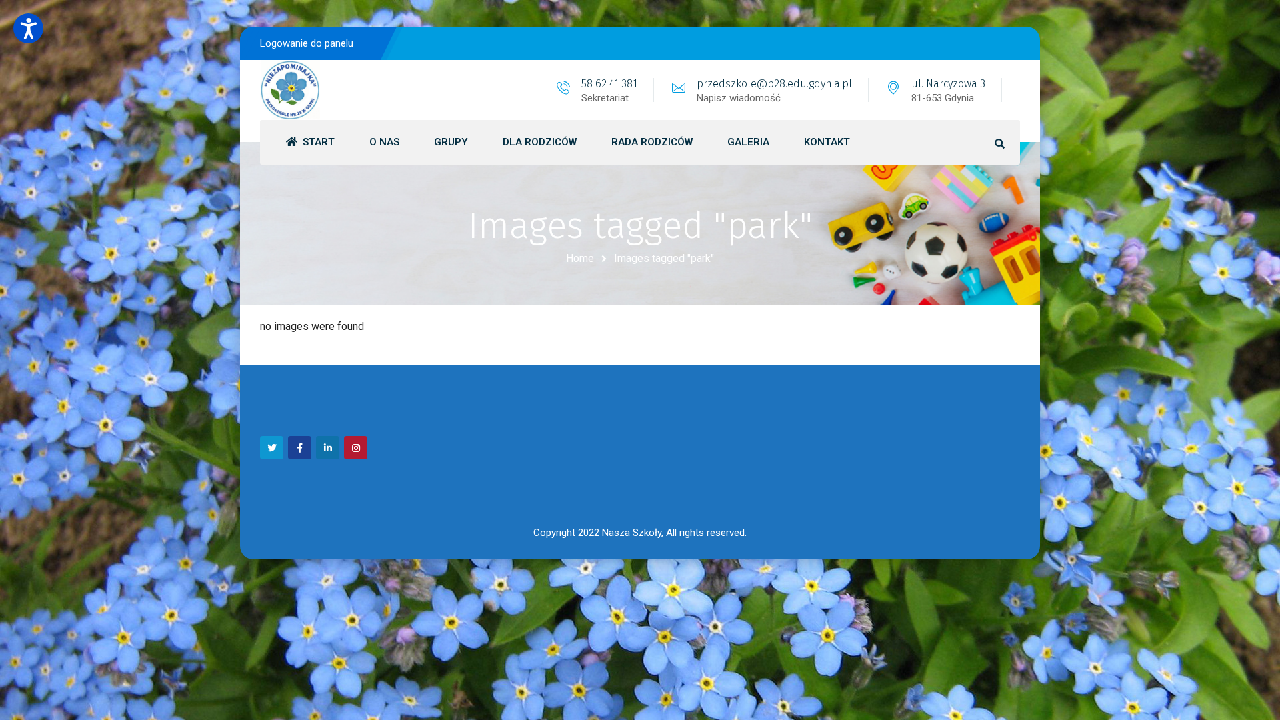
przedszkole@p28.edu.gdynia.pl (774, 83)
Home (580, 258)
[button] (28, 28)
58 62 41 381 (609, 83)
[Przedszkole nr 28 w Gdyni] (290, 90)
